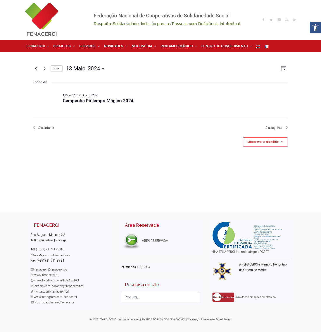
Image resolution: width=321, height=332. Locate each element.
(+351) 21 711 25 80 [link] (50, 247)
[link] (315, 27)
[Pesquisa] (193, 295)
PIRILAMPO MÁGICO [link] (154, 45)
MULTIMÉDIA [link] (124, 45)
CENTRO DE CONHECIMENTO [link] (194, 45)
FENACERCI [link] (33, 45)
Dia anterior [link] (46, 126)
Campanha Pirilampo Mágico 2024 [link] (98, 99)
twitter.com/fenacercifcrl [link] (51, 289)
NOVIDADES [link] (100, 45)
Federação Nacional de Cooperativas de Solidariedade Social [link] (162, 16)
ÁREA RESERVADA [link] (154, 239)
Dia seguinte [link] (274, 126)
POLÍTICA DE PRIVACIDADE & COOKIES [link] (163, 318)
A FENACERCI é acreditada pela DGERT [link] (242, 250)
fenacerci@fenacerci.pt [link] (50, 268)
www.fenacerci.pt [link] (46, 273)
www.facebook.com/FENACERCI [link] (56, 279)
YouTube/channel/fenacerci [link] (54, 301)
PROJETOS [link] (56, 45)
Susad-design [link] (223, 318)
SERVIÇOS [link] (78, 45)
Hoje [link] (56, 66)
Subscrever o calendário (263, 140)
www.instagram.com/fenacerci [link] (55, 295)
